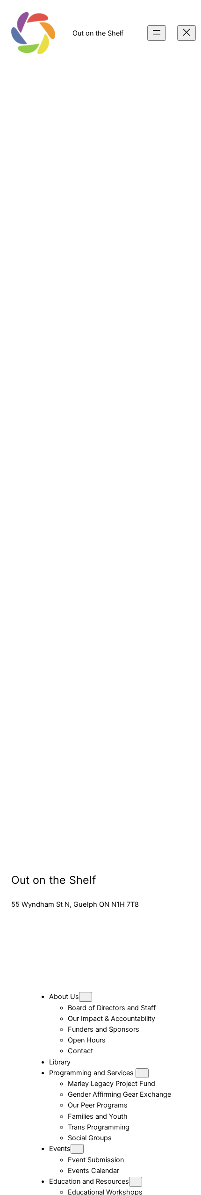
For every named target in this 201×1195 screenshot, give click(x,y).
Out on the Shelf (97, 33)
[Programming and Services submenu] (142, 1073)
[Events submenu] (77, 1149)
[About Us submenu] (85, 997)
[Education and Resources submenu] (135, 1182)
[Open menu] (156, 33)
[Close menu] (186, 33)
